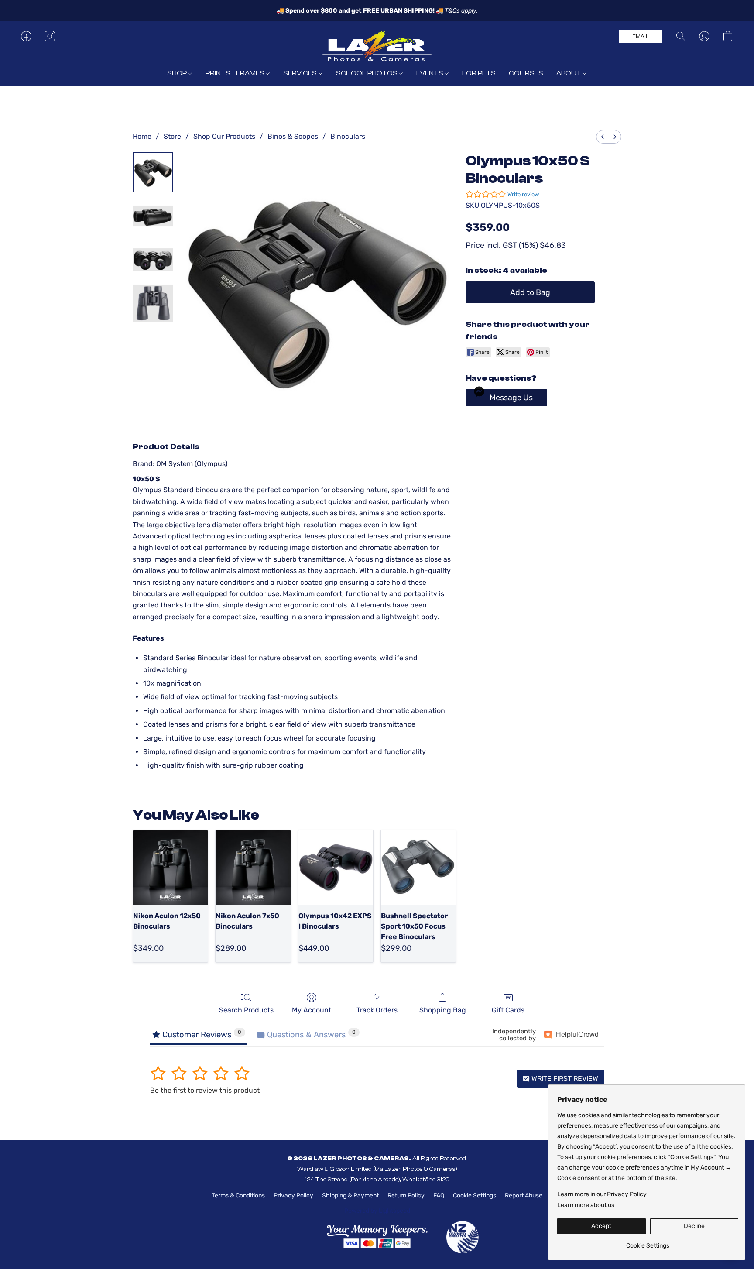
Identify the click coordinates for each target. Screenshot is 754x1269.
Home (142, 136)
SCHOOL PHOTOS (367, 73)
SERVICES (300, 73)
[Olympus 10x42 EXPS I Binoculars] (335, 867)
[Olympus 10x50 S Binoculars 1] (153, 216)
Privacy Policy (293, 1195)
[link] (647, 1242)
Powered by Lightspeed (377, 1210)
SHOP (177, 73)
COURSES (526, 73)
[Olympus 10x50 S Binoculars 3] (153, 303)
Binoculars (347, 136)
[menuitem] (602, 136)
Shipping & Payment (350, 1195)
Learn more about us (585, 1205)
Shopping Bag (442, 1010)
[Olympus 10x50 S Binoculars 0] (153, 172)
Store (172, 136)
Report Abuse (523, 1195)
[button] (377, 44)
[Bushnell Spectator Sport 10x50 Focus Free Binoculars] (418, 867)
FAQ (438, 1195)
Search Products (246, 1010)
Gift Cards (508, 1010)
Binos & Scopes (292, 136)
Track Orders (377, 1010)
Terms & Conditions (238, 1195)
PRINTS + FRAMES (236, 73)
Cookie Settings (474, 1195)
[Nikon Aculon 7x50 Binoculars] (253, 867)
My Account (311, 1010)
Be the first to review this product (205, 1090)
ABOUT (569, 73)
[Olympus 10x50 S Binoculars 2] (153, 260)
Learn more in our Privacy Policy (602, 1194)
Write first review (564, 1078)
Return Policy (406, 1195)
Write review (523, 194)
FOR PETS (479, 73)
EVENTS (430, 73)
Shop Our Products (224, 136)
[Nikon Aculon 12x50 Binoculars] (170, 867)
